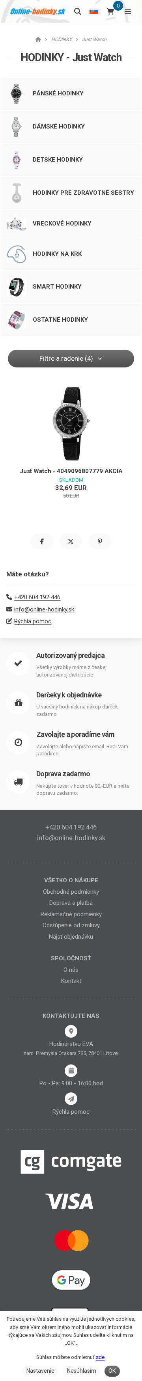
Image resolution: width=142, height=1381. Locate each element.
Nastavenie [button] (40, 1371)
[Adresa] (71, 1031)
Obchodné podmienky (71, 891)
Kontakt (71, 980)
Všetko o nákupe (71, 880)
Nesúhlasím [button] (81, 1371)
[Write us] (71, 1098)
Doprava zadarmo (63, 774)
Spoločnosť (71, 958)
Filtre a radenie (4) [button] (66, 358)
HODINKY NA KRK (57, 253)
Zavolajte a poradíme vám (75, 734)
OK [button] (112, 1371)
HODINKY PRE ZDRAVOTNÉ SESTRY (83, 192)
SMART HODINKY (57, 286)
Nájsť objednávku (71, 936)
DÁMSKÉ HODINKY (59, 126)
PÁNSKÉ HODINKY (58, 93)
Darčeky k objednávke (69, 695)
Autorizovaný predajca (70, 655)
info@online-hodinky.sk (44, 609)
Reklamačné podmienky (71, 914)
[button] (42, 541)
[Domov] (38, 11)
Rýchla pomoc (32, 621)
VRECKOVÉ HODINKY (62, 223)
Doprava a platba (71, 902)
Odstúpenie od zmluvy (71, 925)
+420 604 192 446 (37, 597)
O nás (71, 969)
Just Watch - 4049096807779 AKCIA (71, 471)
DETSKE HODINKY (58, 159)
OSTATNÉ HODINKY (60, 319)
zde (100, 1357)
